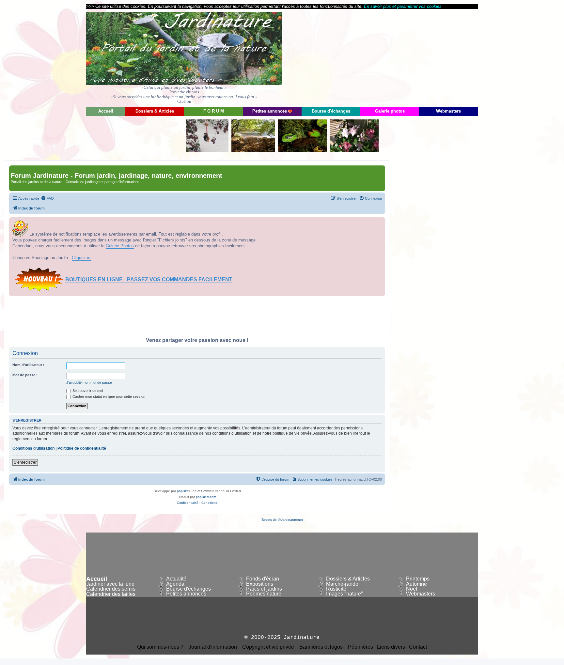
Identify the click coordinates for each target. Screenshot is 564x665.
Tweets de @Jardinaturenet (282, 519)
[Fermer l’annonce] (380, 222)
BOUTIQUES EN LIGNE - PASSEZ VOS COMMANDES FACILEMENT (148, 279)
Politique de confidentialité (81, 448)
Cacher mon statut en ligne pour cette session (108, 396)
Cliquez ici (81, 257)
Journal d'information (213, 647)
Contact (418, 647)
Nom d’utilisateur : (28, 365)
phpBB (182, 491)
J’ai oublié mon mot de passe (89, 382)
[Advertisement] (419, 57)
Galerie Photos (120, 245)
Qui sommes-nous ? (160, 647)
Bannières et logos (321, 647)
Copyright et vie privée (268, 647)
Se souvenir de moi (87, 391)
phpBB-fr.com (206, 497)
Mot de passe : (25, 375)
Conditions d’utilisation (33, 448)
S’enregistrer (25, 462)
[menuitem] (47, 198)
